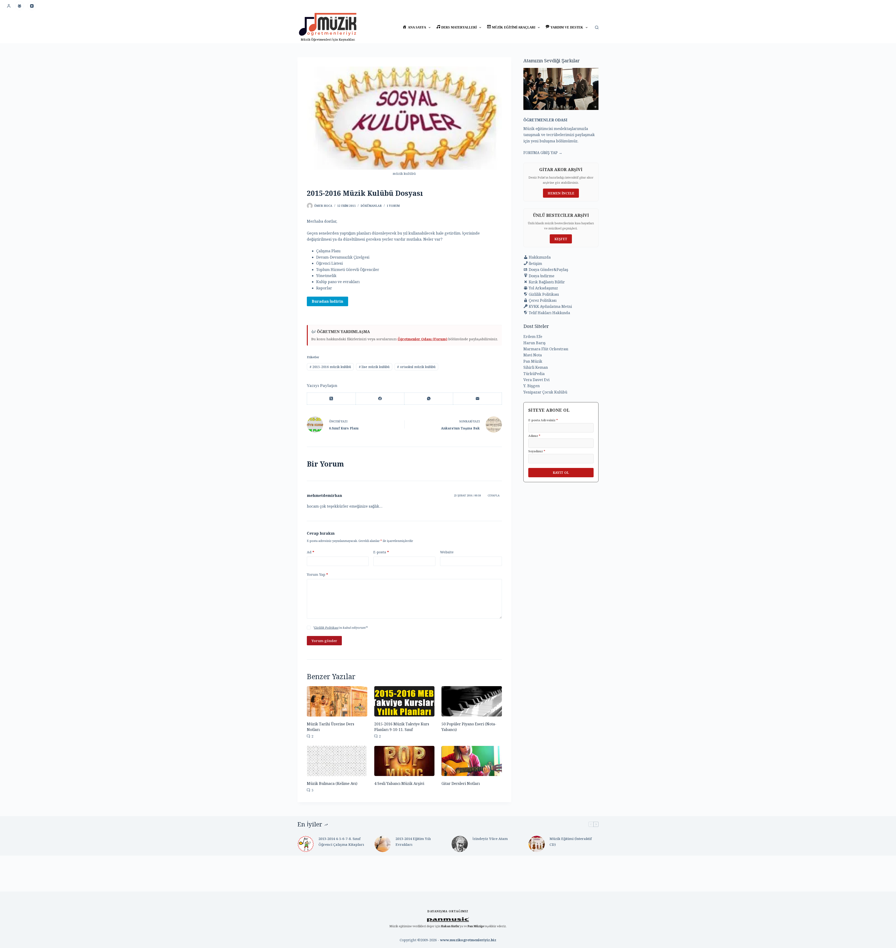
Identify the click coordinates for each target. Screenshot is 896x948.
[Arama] (596, 27)
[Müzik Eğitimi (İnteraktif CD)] (536, 844)
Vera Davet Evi (536, 379)
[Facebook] (380, 399)
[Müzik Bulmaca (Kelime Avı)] (337, 761)
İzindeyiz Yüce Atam (490, 838)
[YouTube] (32, 5)
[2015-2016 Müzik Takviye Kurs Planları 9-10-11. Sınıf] (404, 701)
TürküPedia (534, 373)
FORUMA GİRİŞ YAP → (542, 152)
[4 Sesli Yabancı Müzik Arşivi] (404, 761)
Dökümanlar (371, 206)
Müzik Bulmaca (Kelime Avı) (332, 783)
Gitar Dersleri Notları (460, 783)
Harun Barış (534, 342)
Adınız (534, 436)
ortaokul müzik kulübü (416, 367)
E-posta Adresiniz (543, 420)
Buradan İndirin (327, 301)
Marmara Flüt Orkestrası (545, 348)
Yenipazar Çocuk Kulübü (545, 392)
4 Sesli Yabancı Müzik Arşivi (399, 783)
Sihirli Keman (535, 367)
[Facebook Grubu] (19, 5)
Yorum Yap (317, 574)
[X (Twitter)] (331, 399)
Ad (310, 552)
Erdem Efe (532, 336)
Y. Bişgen (531, 385)
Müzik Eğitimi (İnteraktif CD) (571, 841)
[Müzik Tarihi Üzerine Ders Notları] (337, 701)
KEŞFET (560, 239)
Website (447, 552)
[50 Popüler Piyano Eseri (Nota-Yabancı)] (471, 701)
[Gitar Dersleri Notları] (471, 761)
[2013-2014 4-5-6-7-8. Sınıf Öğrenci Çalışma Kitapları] (306, 844)
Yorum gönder (324, 640)
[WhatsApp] (428, 399)
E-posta (381, 552)
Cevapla (494, 495)
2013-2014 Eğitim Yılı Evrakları (413, 841)
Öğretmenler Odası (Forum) (422, 339)
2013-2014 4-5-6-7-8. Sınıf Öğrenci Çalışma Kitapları (341, 841)
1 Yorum (393, 206)
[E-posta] (477, 399)
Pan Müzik (532, 361)
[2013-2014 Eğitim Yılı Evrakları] (382, 844)
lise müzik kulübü (374, 367)
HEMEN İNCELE (561, 193)
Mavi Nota (532, 355)
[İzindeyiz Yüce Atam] (460, 844)
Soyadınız (536, 451)
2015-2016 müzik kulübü (330, 367)
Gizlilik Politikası (326, 627)
